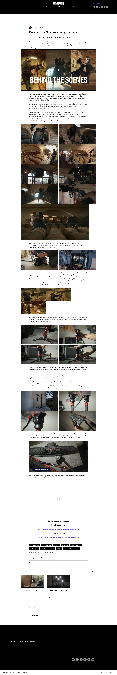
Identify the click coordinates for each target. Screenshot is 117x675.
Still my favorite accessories (58, 590)
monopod (51, 548)
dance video (65, 545)
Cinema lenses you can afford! (30, 591)
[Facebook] (102, 7)
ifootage (78, 545)
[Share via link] (41, 558)
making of (48, 545)
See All (94, 571)
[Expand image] (39, 134)
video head (44, 548)
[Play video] (58, 70)
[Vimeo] (97, 7)
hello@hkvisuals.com (78, 638)
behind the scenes (34, 545)
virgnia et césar (68, 548)
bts (43, 545)
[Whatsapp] (107, 7)
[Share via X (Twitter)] (33, 558)
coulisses (59, 548)
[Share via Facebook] (30, 558)
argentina (76, 548)
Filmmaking (50, 552)
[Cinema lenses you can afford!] (32, 581)
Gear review (43, 552)
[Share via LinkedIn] (37, 558)
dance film (56, 545)
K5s (37, 548)
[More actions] (87, 28)
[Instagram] (99, 7)
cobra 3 (32, 548)
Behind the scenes (34, 552)
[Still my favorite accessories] (58, 581)
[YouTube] (94, 7)
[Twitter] (104, 7)
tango (72, 545)
